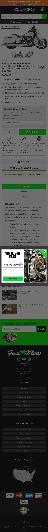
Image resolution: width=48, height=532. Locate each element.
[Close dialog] (44, 251)
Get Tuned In (13, 278)
